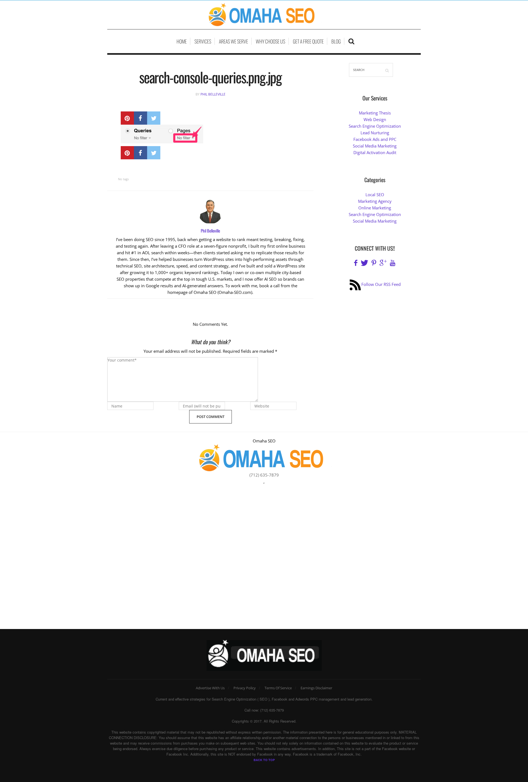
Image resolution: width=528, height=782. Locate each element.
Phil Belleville (213, 94)
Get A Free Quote (308, 41)
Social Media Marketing (375, 146)
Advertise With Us (210, 687)
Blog (336, 41)
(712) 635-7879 (264, 475)
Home (182, 41)
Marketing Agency (375, 201)
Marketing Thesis (375, 113)
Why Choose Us (270, 41)
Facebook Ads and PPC (374, 139)
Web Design (375, 119)
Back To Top (264, 760)
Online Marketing (374, 207)
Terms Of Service (278, 687)
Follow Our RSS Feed (381, 284)
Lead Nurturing (375, 132)
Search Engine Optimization (375, 126)
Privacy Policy (244, 687)
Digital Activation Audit (374, 152)
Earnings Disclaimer (316, 687)
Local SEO (374, 194)
